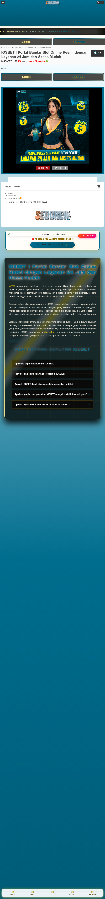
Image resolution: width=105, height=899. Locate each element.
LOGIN (26, 42)
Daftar (53, 895)
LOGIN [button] (41, 168)
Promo (13, 895)
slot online (49, 332)
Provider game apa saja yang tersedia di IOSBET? (40, 373)
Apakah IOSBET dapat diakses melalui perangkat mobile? (44, 384)
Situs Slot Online (45, 47)
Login (32, 895)
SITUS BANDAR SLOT (18, 47)
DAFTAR (79, 42)
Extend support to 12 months (27, 202)
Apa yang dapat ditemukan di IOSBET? (34, 363)
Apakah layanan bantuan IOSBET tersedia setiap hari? (42, 404)
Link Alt (72, 895)
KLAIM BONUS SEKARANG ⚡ (52, 245)
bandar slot (32, 47)
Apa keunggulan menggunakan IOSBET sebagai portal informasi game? (51, 394)
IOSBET (4, 47)
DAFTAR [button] (58, 168)
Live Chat (92, 895)
